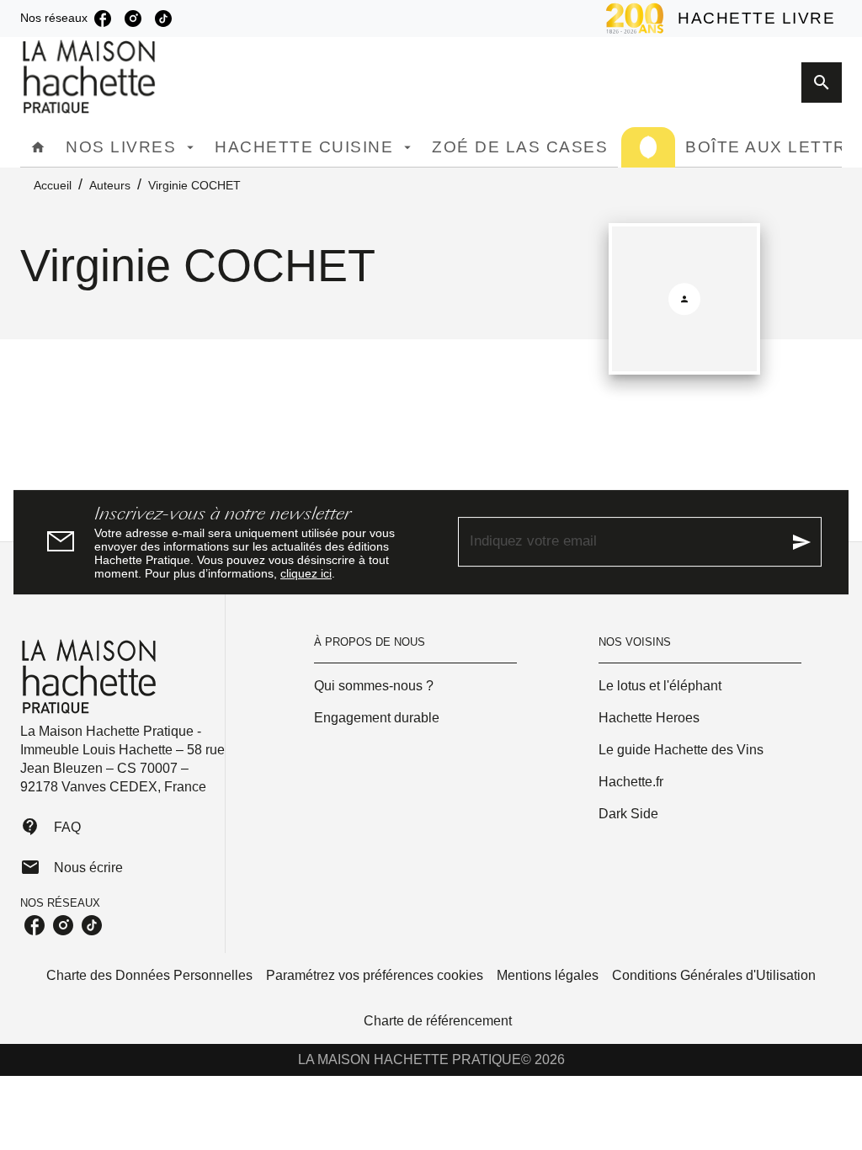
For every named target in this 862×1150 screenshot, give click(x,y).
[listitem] (103, 18)
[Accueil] (91, 77)
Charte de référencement (438, 1021)
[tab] (38, 147)
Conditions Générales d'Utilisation (714, 975)
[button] (415, 686)
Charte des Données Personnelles (149, 975)
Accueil (53, 185)
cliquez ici (306, 573)
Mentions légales (548, 975)
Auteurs (109, 185)
